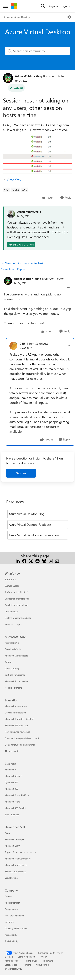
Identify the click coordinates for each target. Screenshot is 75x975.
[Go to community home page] (14, 6)
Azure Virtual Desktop (18, 17)
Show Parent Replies (13, 269)
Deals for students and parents (20, 744)
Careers (8, 896)
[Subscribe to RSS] (51, 561)
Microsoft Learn (12, 845)
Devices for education (15, 712)
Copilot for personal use (16, 605)
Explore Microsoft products (18, 617)
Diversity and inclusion (16, 928)
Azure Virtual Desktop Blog (27, 514)
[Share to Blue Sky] (44, 561)
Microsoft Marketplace (16, 864)
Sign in (21, 473)
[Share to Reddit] (37, 561)
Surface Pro (10, 579)
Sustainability (11, 941)
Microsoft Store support (16, 655)
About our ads (43, 964)
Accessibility (11, 934)
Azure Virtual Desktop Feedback (30, 525)
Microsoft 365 (11, 788)
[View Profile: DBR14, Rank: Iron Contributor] (13, 346)
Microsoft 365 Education (16, 725)
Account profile (12, 642)
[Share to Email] (57, 561)
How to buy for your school (18, 731)
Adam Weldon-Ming (28, 76)
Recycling (26, 964)
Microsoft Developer (15, 839)
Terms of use (31, 960)
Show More (14, 179)
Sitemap (9, 956)
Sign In (66, 6)
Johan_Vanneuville (29, 211)
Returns (8, 662)
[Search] (42, 6)
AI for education (12, 751)
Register (53, 6)
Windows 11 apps (13, 624)
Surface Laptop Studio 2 (16, 592)
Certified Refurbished (15, 674)
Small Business (12, 814)
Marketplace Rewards (15, 871)
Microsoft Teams (13, 801)
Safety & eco (11, 964)
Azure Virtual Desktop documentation (34, 535)
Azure (7, 832)
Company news (12, 909)
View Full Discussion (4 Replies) (24, 263)
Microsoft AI (11, 769)
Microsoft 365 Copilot (15, 808)
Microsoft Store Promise (16, 681)
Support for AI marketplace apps (20, 852)
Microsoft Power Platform (17, 795)
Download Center (13, 649)
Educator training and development (22, 738)
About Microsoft (12, 902)
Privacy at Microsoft (14, 915)
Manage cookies (13, 960)
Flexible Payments (13, 687)
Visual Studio (11, 877)
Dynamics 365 (11, 782)
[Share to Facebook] (24, 561)
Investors (9, 921)
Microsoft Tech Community (17, 858)
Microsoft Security (13, 775)
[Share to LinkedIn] (18, 561)
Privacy (43, 956)
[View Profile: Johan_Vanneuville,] (11, 214)
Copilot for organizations (17, 598)
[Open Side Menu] (5, 6)
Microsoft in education (16, 706)
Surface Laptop (12, 585)
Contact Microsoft (26, 956)
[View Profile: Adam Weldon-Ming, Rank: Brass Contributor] (8, 78)
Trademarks (48, 960)
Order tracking (12, 668)
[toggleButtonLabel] (69, 17)
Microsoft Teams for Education (19, 718)
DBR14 (23, 343)
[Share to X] (31, 561)
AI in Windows (12, 611)
